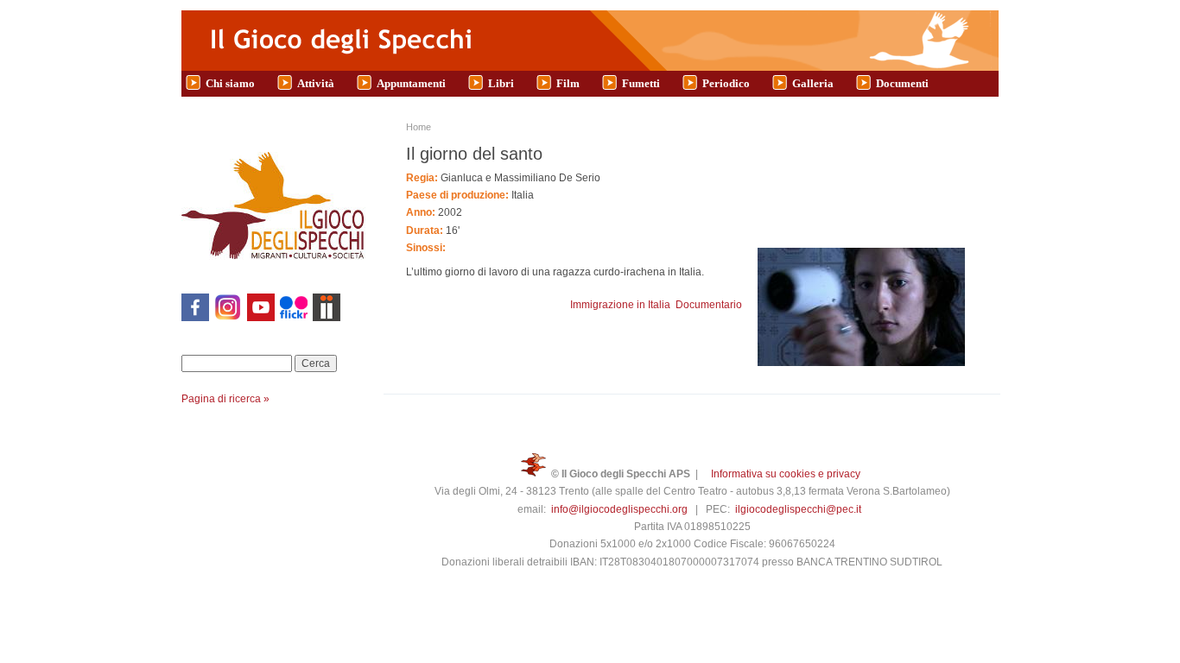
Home (418, 127)
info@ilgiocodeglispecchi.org (619, 509)
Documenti (902, 83)
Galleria (813, 83)
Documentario (709, 305)
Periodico (726, 83)
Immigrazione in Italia (620, 305)
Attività (315, 83)
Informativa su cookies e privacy (785, 474)
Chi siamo (230, 83)
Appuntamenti (411, 83)
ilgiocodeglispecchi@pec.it (798, 509)
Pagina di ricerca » (225, 399)
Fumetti (641, 83)
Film (568, 83)
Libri (501, 83)
